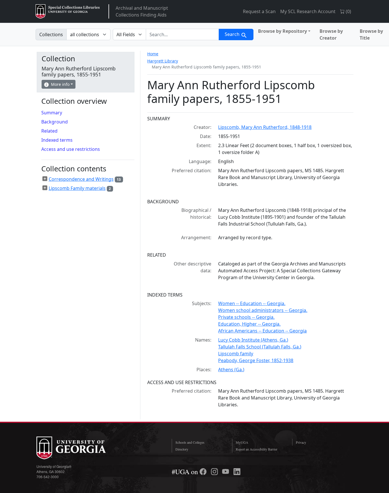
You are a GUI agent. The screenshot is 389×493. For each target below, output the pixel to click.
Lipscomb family (235, 353)
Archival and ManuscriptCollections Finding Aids (142, 11)
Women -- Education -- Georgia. (251, 303)
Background (54, 122)
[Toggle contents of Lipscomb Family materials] (45, 188)
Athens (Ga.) (231, 369)
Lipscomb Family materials (77, 188)
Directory (181, 449)
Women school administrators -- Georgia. (262, 310)
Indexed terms (57, 140)
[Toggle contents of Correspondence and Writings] (45, 179)
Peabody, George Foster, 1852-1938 (255, 360)
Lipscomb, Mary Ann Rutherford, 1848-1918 (265, 127)
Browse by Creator (331, 34)
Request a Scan (259, 11)
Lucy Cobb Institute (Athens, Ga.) (253, 340)
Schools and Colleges (189, 442)
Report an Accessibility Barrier (256, 449)
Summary (51, 112)
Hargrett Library (162, 61)
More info (60, 84)
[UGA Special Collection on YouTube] (226, 471)
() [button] (348, 11)
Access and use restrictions (70, 149)
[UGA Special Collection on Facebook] (204, 471)
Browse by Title (371, 34)
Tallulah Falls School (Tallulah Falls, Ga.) (259, 347)
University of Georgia (79, 448)
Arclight (68, 11)
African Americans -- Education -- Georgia (262, 331)
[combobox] (182, 34)
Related (49, 131)
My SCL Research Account (307, 11)
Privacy (301, 442)
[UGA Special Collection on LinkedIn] (237, 471)
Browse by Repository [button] (282, 31)
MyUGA (242, 442)
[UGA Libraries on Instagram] (215, 471)
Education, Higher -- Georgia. (249, 324)
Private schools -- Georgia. (246, 317)
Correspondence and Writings (81, 179)
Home (152, 53)
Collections (51, 34)
